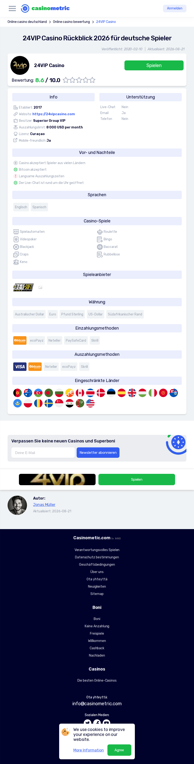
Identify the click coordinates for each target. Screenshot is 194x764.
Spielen (153, 65)
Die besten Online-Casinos (97, 681)
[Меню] (12, 8)
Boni (97, 619)
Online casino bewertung (71, 22)
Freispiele (97, 634)
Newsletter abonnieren (98, 452)
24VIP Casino (106, 22)
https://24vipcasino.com (53, 114)
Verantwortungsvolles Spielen (97, 550)
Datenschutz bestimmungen (97, 557)
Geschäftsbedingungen (97, 565)
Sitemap (96, 594)
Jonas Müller (44, 504)
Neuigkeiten (97, 587)
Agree (119, 750)
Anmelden (174, 8)
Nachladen (97, 656)
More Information (88, 750)
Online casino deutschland (27, 22)
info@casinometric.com (97, 703)
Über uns (96, 572)
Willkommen (97, 641)
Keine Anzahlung (97, 626)
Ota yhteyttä (97, 579)
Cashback (97, 648)
